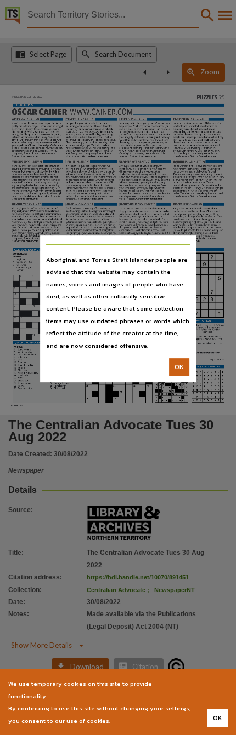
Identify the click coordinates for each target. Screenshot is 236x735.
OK (179, 367)
